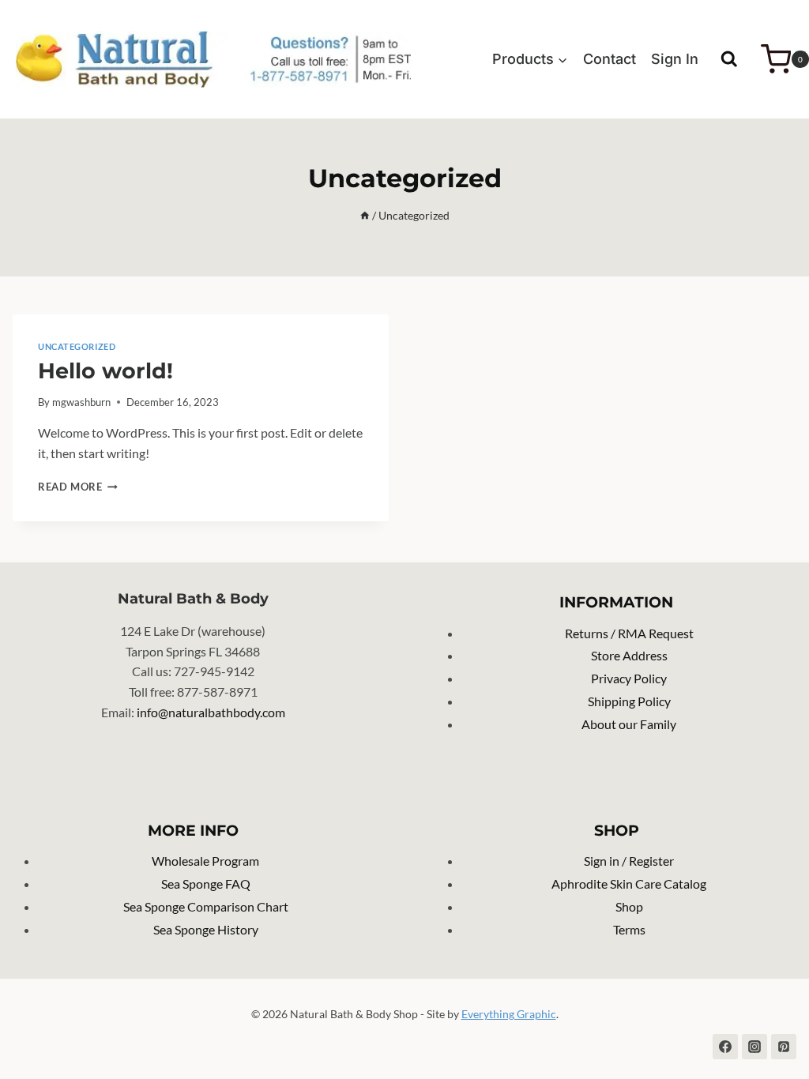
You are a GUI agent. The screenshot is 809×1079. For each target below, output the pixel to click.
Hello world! (105, 371)
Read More (78, 486)
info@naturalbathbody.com (211, 712)
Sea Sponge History (205, 929)
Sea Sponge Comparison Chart (205, 906)
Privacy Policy (629, 678)
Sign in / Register (629, 860)
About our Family (628, 723)
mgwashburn (81, 402)
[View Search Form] (729, 59)
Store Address (629, 655)
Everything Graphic (508, 1014)
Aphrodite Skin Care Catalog (628, 883)
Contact (609, 59)
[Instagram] (754, 1046)
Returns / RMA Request (629, 633)
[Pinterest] (783, 1046)
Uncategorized (76, 346)
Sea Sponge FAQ (205, 883)
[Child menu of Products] (530, 59)
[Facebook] (725, 1046)
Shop (629, 906)
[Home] (365, 215)
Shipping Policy (629, 701)
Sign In (674, 59)
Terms (629, 929)
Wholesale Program (205, 860)
